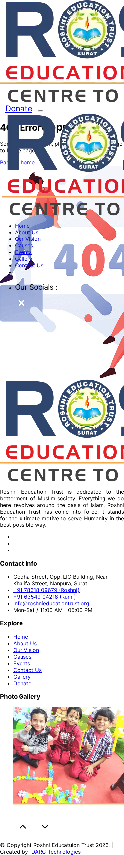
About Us (26, 232)
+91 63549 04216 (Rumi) (44, 596)
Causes (24, 245)
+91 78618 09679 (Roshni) (46, 590)
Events (23, 252)
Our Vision (28, 239)
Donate (18, 108)
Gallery (23, 258)
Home (22, 225)
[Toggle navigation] (40, 111)
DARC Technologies (56, 851)
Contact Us (29, 265)
